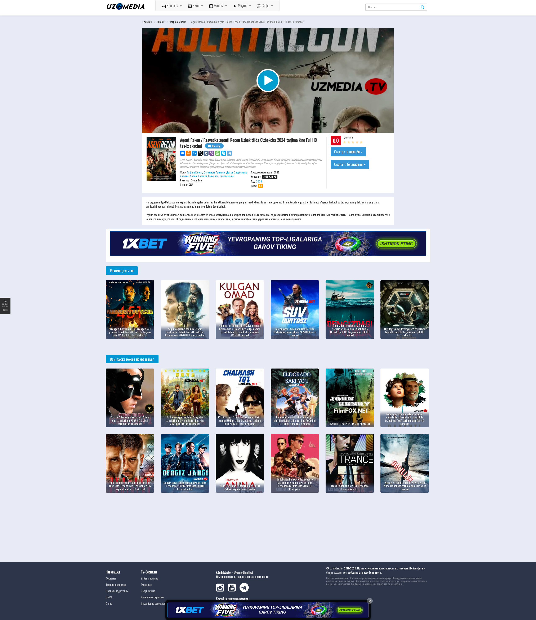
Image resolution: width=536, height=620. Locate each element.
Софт (266, 5)
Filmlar (160, 22)
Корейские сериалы (152, 597)
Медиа (242, 5)
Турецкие (146, 584)
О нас (109, 603)
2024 (259, 181)
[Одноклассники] (188, 153)
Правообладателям (117, 591)
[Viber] (211, 153)
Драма (193, 176)
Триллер (220, 172)
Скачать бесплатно (348, 164)
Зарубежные (148, 591)
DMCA (109, 597)
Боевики (202, 176)
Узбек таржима (149, 578)
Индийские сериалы (153, 603)
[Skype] (223, 153)
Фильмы (111, 578)
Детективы (209, 172)
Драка (229, 172)
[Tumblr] (206, 153)
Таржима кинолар (116, 584)
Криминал (213, 176)
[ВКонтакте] (182, 153)
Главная (147, 22)
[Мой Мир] (194, 153)
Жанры (218, 5)
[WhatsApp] (217, 153)
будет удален (334, 572)
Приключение (227, 176)
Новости (172, 5)
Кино (196, 5)
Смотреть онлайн (347, 151)
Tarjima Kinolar (178, 22)
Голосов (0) (348, 137)
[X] (200, 153)
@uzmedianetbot (243, 572)
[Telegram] (229, 153)
